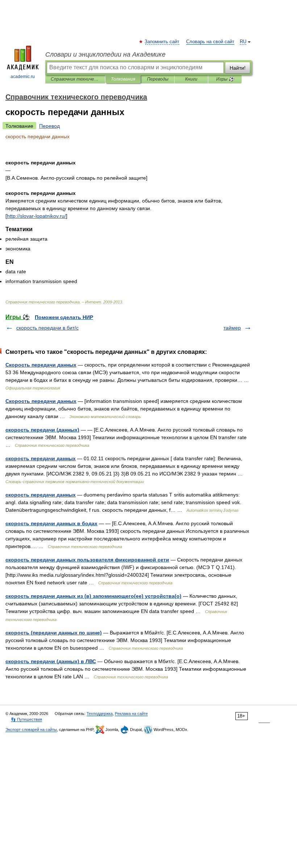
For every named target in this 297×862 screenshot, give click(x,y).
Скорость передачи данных (40, 365)
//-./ (36, 216)
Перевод (49, 126)
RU (243, 41)
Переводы (157, 79)
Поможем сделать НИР (64, 317)
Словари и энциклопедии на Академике (105, 54)
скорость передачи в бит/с (47, 328)
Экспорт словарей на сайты (31, 729)
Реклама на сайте (131, 713)
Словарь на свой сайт (210, 41)
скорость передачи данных (40, 458)
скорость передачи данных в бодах (51, 523)
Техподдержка (100, 713)
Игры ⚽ (225, 79)
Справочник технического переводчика (75, 79)
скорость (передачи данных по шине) (53, 633)
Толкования (123, 79)
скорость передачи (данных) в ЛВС (50, 661)
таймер (232, 328)
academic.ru (23, 76)
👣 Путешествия (26, 719)
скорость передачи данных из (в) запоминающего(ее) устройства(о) (93, 596)
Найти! (238, 68)
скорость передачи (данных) (42, 430)
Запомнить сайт (162, 41)
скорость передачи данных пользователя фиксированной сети (87, 560)
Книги (191, 79)
